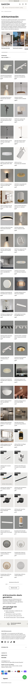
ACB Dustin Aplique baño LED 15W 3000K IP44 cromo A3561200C (20, 379)
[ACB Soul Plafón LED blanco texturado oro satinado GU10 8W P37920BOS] (21, 197)
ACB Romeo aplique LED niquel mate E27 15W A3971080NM (19, 119)
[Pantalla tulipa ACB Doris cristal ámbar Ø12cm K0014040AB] (7, 565)
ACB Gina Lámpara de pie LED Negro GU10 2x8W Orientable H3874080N (6, 141)
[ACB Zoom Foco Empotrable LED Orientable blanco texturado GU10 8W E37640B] (21, 153)
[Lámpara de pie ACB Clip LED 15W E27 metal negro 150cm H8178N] (7, 413)
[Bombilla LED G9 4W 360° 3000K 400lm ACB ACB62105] (21, 522)
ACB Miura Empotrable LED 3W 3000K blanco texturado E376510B (6, 293)
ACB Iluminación (7, 11)
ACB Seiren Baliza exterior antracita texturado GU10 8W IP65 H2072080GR (6, 119)
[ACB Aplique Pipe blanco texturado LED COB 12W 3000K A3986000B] (7, 88)
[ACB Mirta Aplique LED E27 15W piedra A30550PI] (21, 283)
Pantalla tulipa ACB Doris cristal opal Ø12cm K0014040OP (19, 575)
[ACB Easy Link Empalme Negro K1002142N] (7, 500)
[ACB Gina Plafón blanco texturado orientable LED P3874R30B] (21, 67)
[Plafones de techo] (7, 39)
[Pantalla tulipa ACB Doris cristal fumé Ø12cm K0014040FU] (7, 544)
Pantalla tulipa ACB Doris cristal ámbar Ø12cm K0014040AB (5, 575)
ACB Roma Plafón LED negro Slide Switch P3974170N (6, 228)
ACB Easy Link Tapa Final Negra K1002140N (19, 510)
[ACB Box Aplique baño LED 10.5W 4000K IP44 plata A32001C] (7, 435)
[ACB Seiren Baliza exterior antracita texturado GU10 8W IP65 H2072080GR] (7, 110)
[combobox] (14, 7)
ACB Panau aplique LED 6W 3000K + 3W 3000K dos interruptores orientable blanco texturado (20, 249)
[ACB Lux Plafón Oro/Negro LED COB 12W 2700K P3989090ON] (21, 435)
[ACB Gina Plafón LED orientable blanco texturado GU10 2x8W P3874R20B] (7, 348)
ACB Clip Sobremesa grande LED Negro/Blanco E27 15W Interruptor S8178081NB (20, 423)
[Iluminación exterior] (18, 39)
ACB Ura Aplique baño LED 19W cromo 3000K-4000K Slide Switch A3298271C (6, 206)
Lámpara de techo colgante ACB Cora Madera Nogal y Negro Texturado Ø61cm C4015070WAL (20, 98)
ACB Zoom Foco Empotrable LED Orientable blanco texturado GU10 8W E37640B (20, 163)
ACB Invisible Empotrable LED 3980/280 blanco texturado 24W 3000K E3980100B (19, 314)
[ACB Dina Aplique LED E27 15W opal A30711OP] (7, 392)
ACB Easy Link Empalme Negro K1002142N (5, 510)
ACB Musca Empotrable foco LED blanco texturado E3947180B (20, 271)
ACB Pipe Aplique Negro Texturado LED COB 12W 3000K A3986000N (5, 249)
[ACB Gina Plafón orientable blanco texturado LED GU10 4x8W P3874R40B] (21, 327)
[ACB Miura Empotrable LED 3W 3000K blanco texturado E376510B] (7, 283)
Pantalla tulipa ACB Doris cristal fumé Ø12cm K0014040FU (5, 553)
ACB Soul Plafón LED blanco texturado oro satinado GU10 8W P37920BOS (20, 206)
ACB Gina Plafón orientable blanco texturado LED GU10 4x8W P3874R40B (20, 336)
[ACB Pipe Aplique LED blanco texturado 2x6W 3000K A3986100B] (21, 218)
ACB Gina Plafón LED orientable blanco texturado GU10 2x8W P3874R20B (5, 358)
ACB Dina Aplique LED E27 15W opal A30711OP (5, 401)
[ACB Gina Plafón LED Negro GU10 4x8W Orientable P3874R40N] (7, 327)
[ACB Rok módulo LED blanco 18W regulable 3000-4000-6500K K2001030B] (7, 153)
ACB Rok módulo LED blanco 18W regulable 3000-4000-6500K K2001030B (6, 163)
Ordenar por (4, 55)
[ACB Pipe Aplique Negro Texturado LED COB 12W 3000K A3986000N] (7, 240)
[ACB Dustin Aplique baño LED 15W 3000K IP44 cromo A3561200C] (21, 370)
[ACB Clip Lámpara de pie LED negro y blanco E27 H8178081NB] (21, 132)
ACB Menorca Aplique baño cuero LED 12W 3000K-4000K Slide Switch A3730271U (6, 314)
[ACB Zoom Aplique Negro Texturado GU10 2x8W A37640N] (7, 175)
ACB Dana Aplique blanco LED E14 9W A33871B (20, 401)
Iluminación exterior (18, 48)
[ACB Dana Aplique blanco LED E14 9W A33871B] (21, 392)
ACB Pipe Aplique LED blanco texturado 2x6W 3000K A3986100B (19, 228)
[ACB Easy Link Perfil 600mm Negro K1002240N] (21, 479)
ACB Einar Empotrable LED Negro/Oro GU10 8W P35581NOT (20, 358)
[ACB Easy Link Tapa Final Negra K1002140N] (21, 500)
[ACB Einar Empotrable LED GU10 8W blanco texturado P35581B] (7, 370)
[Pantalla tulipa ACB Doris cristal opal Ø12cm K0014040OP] (21, 565)
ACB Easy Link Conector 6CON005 (5, 466)
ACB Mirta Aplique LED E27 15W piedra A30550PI (20, 293)
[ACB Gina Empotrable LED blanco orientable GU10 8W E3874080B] (7, 67)
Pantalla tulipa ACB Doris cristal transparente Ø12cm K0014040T (20, 553)
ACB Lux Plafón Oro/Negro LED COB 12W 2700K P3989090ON (20, 445)
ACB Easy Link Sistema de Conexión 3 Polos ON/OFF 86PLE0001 (20, 466)
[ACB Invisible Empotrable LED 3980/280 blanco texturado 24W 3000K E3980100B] (21, 305)
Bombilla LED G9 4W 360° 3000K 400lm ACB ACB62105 (20, 531)
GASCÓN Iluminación (7, 682)
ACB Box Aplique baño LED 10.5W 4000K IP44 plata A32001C (6, 445)
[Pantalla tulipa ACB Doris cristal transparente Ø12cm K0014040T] (21, 544)
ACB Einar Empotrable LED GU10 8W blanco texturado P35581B (6, 379)
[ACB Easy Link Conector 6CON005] (7, 457)
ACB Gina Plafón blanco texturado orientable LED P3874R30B (19, 76)
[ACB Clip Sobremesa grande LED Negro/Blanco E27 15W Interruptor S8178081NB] (21, 413)
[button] (22, 4)
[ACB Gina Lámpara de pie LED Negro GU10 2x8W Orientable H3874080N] (7, 132)
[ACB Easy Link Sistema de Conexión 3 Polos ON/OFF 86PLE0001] (21, 457)
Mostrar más (14, 587)
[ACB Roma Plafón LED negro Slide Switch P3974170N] (7, 218)
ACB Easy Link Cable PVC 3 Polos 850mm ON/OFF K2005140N (6, 488)
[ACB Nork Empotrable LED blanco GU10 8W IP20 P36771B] (7, 262)
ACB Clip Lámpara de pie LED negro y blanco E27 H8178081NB (19, 141)
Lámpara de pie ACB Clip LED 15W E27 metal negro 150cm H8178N (5, 423)
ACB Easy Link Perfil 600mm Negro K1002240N (20, 488)
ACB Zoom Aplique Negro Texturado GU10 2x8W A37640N (6, 184)
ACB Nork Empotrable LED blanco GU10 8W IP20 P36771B (6, 271)
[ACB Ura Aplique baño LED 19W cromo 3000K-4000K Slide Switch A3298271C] (7, 197)
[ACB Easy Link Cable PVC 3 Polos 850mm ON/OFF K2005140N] (7, 479)
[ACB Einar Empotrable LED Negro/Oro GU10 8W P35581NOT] (21, 348)
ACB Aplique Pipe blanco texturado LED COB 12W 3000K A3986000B (5, 98)
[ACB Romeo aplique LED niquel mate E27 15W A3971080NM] (21, 110)
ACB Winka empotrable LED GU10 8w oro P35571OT (20, 184)
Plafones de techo (5, 48)
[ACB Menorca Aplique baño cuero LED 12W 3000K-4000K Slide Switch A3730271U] (7, 305)
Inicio (2, 11)
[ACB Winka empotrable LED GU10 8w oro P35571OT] (21, 175)
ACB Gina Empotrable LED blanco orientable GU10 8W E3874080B (6, 76)
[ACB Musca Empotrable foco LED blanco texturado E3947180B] (21, 262)
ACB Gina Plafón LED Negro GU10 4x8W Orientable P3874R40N (6, 336)
